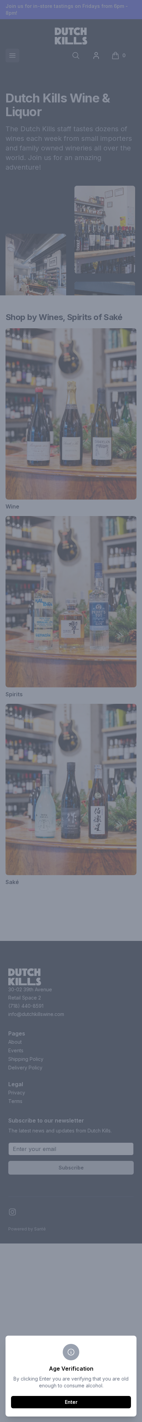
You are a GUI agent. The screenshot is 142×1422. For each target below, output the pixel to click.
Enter (71, 1402)
